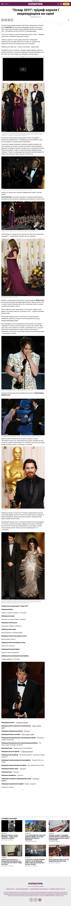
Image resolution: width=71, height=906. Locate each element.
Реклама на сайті (10, 889)
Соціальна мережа (22, 722)
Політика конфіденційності (22, 889)
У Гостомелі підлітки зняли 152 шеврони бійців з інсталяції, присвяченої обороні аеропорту (35, 837)
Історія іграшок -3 (7, 659)
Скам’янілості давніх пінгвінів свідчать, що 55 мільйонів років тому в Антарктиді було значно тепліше (35, 862)
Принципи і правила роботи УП (57, 889)
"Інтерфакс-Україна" (49, 894)
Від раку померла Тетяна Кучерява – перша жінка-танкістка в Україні (9, 836)
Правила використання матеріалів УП (39, 889)
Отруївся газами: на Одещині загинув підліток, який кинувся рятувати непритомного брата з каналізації (59, 837)
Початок (27, 731)
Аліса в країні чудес (28, 734)
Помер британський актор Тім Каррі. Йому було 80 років (59, 860)
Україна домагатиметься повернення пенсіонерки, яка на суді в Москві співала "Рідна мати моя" (11, 862)
